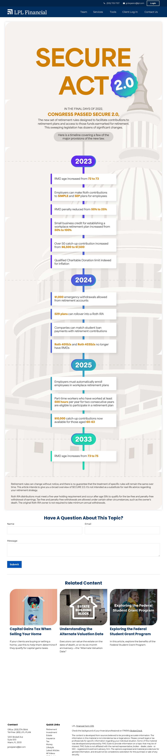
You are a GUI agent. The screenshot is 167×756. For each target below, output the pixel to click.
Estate (49, 735)
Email (88, 524)
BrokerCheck (136, 731)
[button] (83, 12)
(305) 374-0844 (21, 729)
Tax (47, 741)
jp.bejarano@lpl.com (135, 3)
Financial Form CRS (85, 726)
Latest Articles (52, 750)
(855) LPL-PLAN (23, 732)
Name (10, 524)
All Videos (50, 753)
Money (49, 744)
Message (12, 540)
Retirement (51, 729)
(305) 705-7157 (113, 3)
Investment (51, 732)
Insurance (50, 738)
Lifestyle (50, 747)
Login (153, 3)
